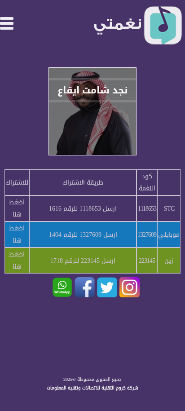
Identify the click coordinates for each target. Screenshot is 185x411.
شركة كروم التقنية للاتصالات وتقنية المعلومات (92, 388)
